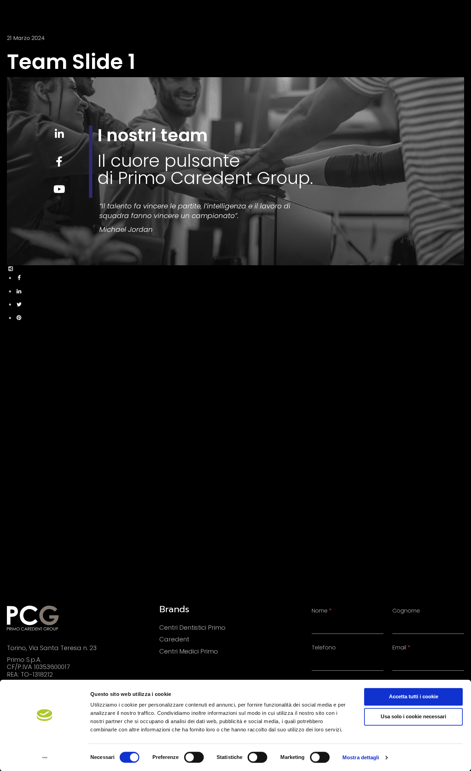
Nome (322, 610)
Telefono (324, 647)
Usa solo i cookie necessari (413, 716)
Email (401, 647)
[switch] (194, 757)
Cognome (406, 610)
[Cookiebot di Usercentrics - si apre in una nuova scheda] (44, 757)
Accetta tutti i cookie (413, 696)
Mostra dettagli (360, 757)
